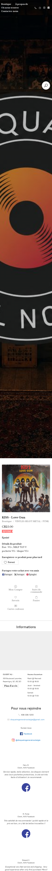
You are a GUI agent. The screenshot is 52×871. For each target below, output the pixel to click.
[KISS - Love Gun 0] (26, 488)
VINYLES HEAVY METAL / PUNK (32, 521)
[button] (10, 562)
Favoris (15, 600)
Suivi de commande (36, 590)
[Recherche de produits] (46, 85)
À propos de (21, 4)
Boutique (7, 521)
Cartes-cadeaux (15, 609)
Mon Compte (15, 589)
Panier (36, 600)
